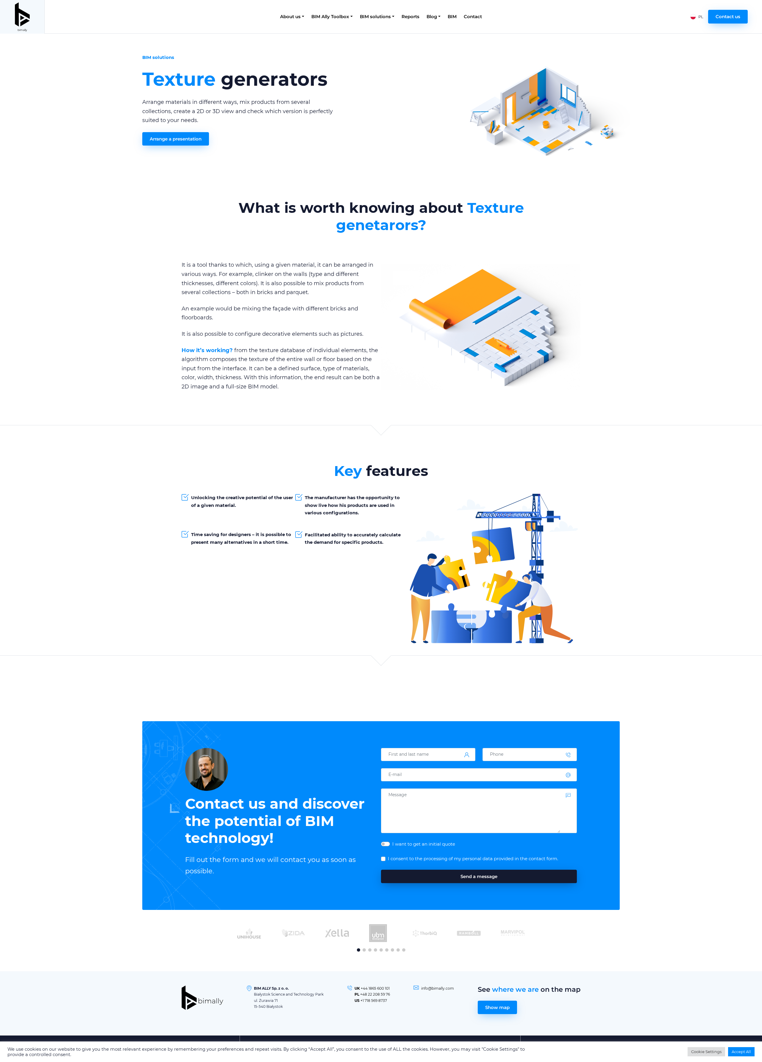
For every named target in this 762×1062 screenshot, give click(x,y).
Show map (497, 1007)
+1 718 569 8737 (373, 1000)
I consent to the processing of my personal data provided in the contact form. (473, 858)
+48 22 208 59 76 (375, 994)
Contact (473, 16)
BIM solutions (375, 16)
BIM (452, 16)
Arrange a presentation (176, 139)
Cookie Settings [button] (706, 1051)
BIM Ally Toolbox (330, 16)
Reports (410, 16)
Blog (432, 16)
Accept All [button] (741, 1051)
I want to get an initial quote (423, 844)
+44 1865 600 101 (375, 988)
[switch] (385, 844)
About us (290, 16)
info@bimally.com (437, 988)
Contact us (728, 16)
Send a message (478, 876)
